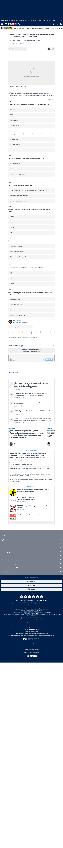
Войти (14, 360)
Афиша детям (23, 20)
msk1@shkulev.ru (38, 610)
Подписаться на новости (9, 532)
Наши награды (6, 552)
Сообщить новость (7, 536)
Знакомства (46, 20)
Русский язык (18, 327)
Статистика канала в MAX (10, 568)
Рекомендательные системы (31, 631)
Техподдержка (6, 560)
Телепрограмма (37, 20)
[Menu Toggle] (2, 24)
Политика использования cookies (31, 629)
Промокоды (14, 20)
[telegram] (21, 596)
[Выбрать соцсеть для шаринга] (53, 49)
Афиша (53, 20)
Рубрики (4, 540)
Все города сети (7, 572)
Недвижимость (5, 20)
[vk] (25, 596)
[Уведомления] (57, 24)
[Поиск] (54, 24)
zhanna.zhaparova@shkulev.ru (26, 619)
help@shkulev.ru (35, 613)
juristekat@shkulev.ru (46, 612)
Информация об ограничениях (31, 627)
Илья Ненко (17, 320)
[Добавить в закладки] (49, 49)
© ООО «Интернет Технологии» (31, 652)
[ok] (29, 596)
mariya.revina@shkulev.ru (56, 614)
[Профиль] (61, 24)
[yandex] (41, 596)
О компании (5, 548)
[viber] (37, 596)
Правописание (27, 327)
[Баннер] (6, 28)
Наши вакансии (6, 556)
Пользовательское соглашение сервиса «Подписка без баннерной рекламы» (31, 633)
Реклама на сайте (7, 544)
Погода (30, 20)
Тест (11, 327)
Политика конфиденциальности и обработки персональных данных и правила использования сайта (31, 635)
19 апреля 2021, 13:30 (13, 43)
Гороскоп (59, 20)
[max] (33, 596)
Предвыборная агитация (9, 564)
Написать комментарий (19, 49)
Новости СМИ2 (13, 372)
